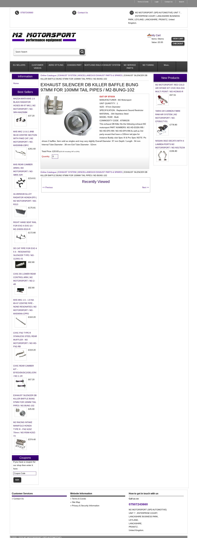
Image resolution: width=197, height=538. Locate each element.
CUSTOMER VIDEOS (37, 66)
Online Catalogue (48, 75)
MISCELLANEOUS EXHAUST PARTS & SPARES (100, 75)
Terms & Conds (143, 2)
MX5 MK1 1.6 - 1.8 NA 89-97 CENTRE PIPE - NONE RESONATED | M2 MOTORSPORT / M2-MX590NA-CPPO (24, 307)
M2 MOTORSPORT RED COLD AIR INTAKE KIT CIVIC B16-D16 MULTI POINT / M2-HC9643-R (170, 88)
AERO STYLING (56, 65)
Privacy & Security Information (85, 505)
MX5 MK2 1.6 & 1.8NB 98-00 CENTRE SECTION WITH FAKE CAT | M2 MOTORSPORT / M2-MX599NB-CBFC (25, 138)
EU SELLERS (19, 65)
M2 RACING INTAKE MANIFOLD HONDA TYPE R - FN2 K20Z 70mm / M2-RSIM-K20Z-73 (24, 429)
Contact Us (169, 2)
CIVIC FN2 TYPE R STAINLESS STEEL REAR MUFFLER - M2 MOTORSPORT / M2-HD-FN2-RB (25, 340)
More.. (167, 65)
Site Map (76, 502)
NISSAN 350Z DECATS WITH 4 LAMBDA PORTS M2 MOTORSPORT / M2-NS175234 (170, 144)
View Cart (178, 39)
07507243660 (26, 12)
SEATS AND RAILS (93, 65)
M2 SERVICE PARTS (130, 66)
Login (156, 2)
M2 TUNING (148, 65)
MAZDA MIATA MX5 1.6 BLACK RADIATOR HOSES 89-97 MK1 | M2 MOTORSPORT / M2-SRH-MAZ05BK (24, 105)
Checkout (178, 44)
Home (16, 83)
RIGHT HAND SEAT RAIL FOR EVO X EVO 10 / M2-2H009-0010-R (24, 225)
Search (181, 2)
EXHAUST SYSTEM (111, 65)
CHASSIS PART (74, 65)
